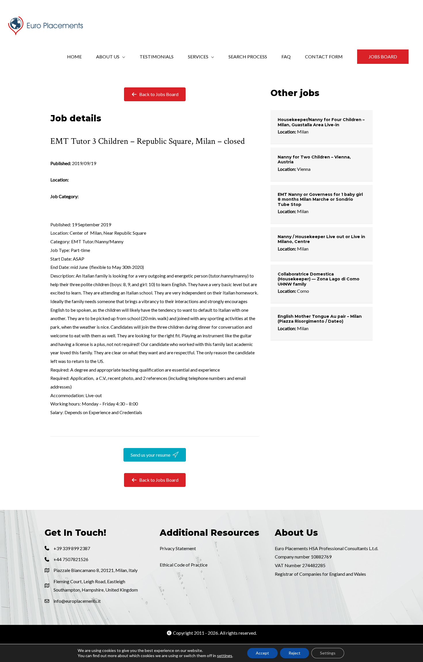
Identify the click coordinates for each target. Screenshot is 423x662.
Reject (294, 652)
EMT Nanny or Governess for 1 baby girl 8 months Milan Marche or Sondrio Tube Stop (320, 199)
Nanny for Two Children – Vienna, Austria (314, 159)
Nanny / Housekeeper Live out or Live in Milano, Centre (321, 239)
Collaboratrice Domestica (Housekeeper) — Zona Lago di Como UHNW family (318, 279)
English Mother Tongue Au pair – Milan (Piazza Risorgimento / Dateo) (320, 319)
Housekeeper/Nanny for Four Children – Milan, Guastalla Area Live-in (321, 122)
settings (224, 655)
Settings (328, 652)
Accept (262, 652)
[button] (383, 56)
